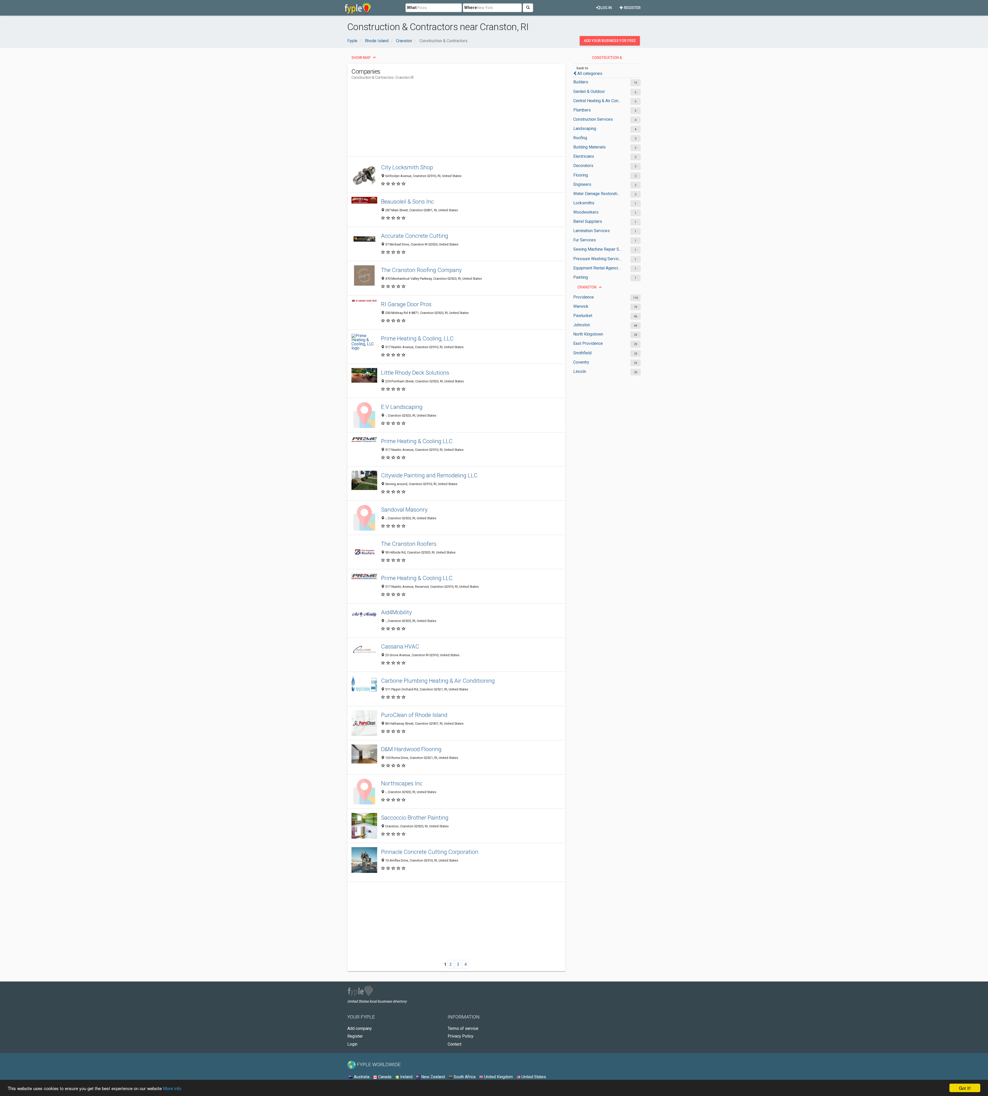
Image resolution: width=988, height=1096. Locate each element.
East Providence (588, 343)
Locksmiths (583, 202)
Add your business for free (610, 41)
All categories (589, 73)
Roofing (580, 137)
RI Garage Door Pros (406, 304)
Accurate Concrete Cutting (414, 235)
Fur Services (584, 240)
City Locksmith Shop (407, 167)
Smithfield (582, 352)
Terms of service (463, 1028)
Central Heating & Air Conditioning (597, 100)
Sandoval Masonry (404, 509)
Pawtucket (582, 315)
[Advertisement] (445, 120)
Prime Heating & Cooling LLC (417, 441)
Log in (606, 8)
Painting (580, 277)
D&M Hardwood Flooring (411, 749)
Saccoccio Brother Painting (414, 817)
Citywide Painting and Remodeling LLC (429, 475)
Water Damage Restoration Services (597, 193)
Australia (361, 1076)
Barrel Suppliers (587, 221)
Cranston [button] (586, 287)
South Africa (464, 1076)
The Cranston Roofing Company (421, 270)
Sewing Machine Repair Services (597, 249)
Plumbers (582, 110)
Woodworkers (585, 212)
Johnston (581, 324)
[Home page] (357, 7)
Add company (359, 1028)
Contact (454, 1044)
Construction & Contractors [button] (606, 59)
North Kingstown (588, 334)
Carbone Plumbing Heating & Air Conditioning (438, 680)
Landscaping (584, 128)
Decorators (583, 165)
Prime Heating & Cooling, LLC (417, 338)
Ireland (405, 1076)
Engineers (582, 184)
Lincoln (579, 371)
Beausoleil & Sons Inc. (408, 201)
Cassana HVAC (400, 646)
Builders (580, 82)
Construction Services (593, 119)
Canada (384, 1076)
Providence (583, 297)
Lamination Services (591, 230)
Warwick (580, 306)
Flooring (580, 175)
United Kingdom (498, 1076)
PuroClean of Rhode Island (414, 715)
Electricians (583, 156)
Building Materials (589, 147)
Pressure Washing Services (597, 258)
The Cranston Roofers (408, 543)
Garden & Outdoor (589, 91)
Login (352, 1044)
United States (533, 1076)
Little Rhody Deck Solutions (415, 372)
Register (632, 8)
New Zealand (432, 1076)
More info (172, 1088)
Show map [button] (360, 58)
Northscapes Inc (401, 783)
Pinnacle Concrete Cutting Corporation (429, 851)
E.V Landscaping (401, 407)
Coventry (581, 362)
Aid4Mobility (396, 612)
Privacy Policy (460, 1036)
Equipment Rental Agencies (597, 268)
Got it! (965, 1088)
